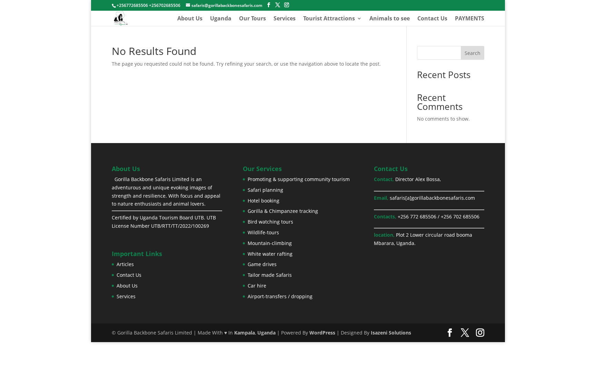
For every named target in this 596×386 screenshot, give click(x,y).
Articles (125, 264)
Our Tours (252, 19)
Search (472, 53)
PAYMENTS (469, 19)
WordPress (322, 332)
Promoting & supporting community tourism (299, 179)
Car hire (257, 285)
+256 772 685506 (417, 216)
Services (285, 19)
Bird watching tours (270, 221)
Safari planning (265, 190)
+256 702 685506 (460, 216)
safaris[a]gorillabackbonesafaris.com (432, 198)
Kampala (244, 332)
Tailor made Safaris (270, 275)
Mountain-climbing (270, 243)
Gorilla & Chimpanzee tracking (283, 211)
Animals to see (389, 19)
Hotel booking (263, 200)
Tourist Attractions (329, 19)
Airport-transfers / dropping (280, 296)
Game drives (262, 264)
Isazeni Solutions (391, 332)
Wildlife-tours (263, 232)
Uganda (220, 19)
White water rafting (270, 254)
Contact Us (432, 19)
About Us (189, 19)
